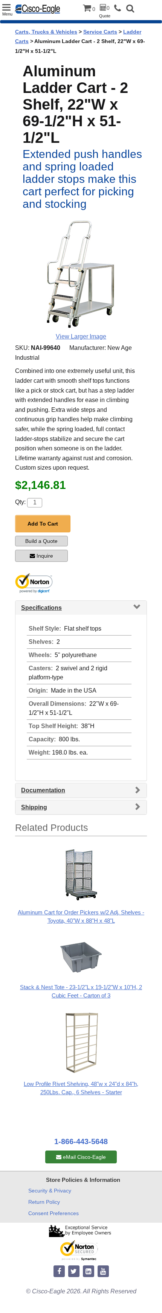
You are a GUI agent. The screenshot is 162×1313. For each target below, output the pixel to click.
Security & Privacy (49, 1191)
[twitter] (73, 1271)
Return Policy (44, 1202)
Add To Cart (43, 524)
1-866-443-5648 (81, 1141)
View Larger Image (81, 336)
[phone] (119, 8)
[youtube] (103, 1271)
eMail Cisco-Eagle (83, 1157)
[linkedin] (88, 1271)
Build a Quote (41, 541)
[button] (130, 9)
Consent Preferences (53, 1213)
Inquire (45, 556)
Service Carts (100, 32)
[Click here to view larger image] (81, 274)
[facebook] (59, 1271)
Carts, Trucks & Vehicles (46, 32)
